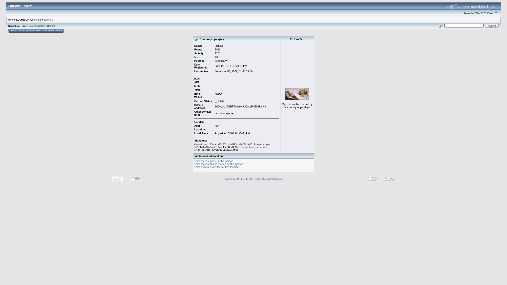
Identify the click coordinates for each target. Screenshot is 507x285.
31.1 (44, 26)
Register (49, 31)
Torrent (51, 26)
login (38, 19)
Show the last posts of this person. (214, 161)
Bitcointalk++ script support (254, 147)
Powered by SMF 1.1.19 (235, 179)
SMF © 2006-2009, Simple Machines (266, 179)
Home (14, 31)
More (59, 31)
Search (30, 31)
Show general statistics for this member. (217, 166)
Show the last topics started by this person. (219, 163)
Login (39, 31)
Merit (197, 57)
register (48, 19)
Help (21, 31)
